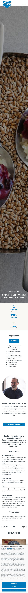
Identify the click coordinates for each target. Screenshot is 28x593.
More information (14, 590)
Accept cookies (14, 583)
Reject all (14, 586)
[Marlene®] (7, 7)
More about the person (14, 424)
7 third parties (9, 548)
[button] (26, 546)
